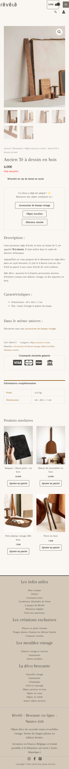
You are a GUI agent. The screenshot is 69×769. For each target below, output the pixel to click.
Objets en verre (34, 693)
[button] (55, 12)
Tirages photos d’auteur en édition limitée (34, 632)
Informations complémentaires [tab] (20, 383)
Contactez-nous (34, 597)
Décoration (18, 148)
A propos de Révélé (34, 605)
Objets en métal (34, 697)
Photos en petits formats (34, 628)
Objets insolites (34, 213)
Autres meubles (34, 658)
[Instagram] (29, 758)
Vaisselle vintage (34, 674)
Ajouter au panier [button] (18, 483)
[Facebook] (34, 758)
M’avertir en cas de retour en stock (26, 178)
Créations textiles (35, 636)
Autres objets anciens (34, 700)
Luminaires (34, 655)
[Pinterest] (40, 758)
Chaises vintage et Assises (34, 651)
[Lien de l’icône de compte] (63, 12)
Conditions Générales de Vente (35, 601)
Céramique (34, 682)
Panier (34, 594)
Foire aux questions (34, 612)
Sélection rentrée (34, 222)
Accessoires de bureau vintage (34, 205)
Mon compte (34, 590)
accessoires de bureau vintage (40, 328)
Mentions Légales (35, 609)
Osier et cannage (34, 685)
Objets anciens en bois (35, 148)
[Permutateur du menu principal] (66, 4)
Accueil (7, 148)
